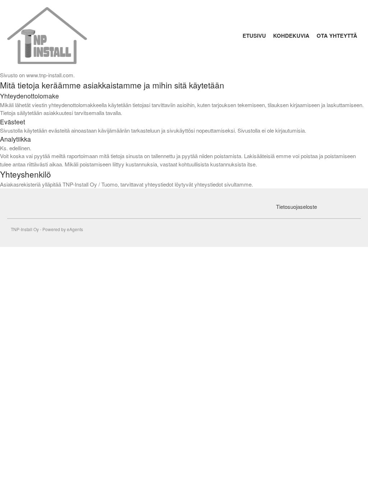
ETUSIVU (254, 36)
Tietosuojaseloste (296, 206)
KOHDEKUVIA (291, 36)
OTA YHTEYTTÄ (337, 36)
